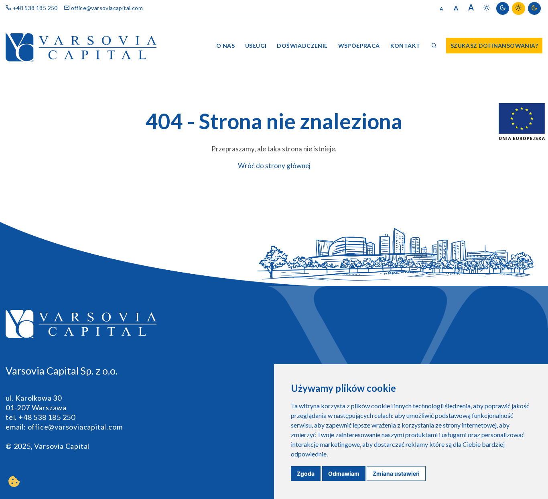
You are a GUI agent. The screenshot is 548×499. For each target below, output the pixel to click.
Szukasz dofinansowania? (494, 45)
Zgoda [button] (306, 473)
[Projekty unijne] (522, 121)
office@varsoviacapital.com (106, 7)
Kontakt (405, 45)
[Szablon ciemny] (502, 8)
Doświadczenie (302, 45)
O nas (225, 45)
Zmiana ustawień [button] (396, 473)
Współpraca (359, 45)
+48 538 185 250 (34, 7)
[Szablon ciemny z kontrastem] (534, 8)
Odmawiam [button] (343, 473)
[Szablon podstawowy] (486, 8)
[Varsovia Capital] (81, 45)
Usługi (255, 45)
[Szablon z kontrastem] (518, 8)
